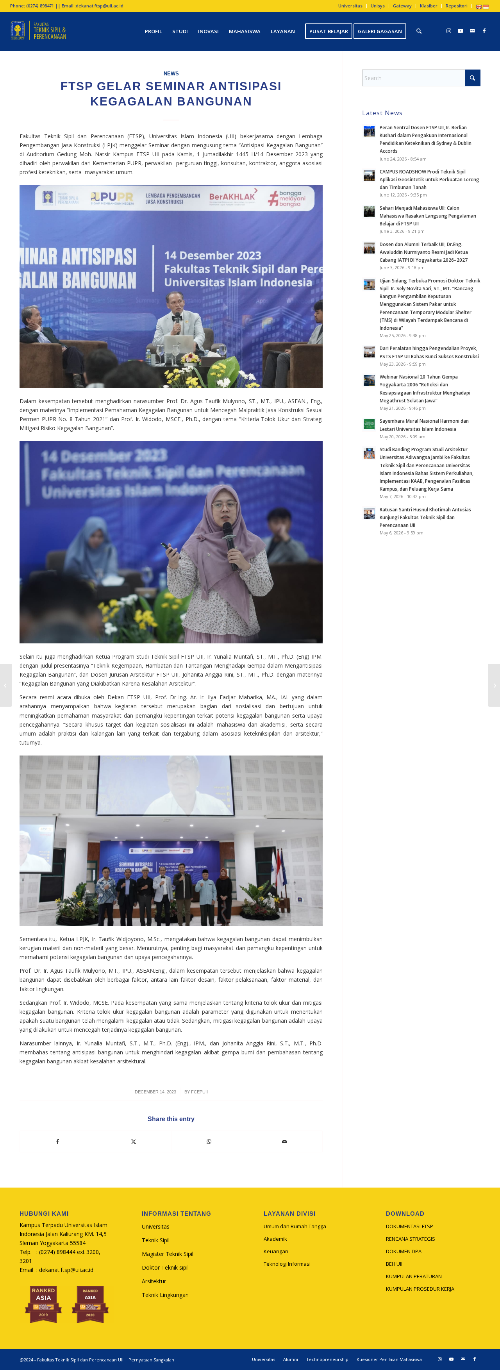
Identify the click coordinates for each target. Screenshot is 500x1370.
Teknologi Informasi (287, 1263)
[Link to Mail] (472, 31)
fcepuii (199, 1092)
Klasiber (429, 6)
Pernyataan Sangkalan (151, 1360)
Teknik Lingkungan (165, 1295)
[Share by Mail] (285, 1141)
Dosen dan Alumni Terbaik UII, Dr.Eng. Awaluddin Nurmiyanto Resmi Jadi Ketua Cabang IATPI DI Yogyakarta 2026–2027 (424, 252)
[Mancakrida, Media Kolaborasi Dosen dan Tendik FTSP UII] (6, 685)
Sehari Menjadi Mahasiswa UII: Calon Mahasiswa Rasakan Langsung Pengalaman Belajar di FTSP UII (428, 216)
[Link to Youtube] (460, 31)
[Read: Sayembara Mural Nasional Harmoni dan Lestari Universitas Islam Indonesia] (369, 425)
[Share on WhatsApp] (209, 1141)
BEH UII (394, 1263)
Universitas (350, 6)
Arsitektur (154, 1281)
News (171, 74)
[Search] (419, 31)
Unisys (378, 6)
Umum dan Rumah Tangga (295, 1226)
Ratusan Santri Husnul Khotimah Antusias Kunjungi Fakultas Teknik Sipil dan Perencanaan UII (425, 517)
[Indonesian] (486, 6)
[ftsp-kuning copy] (38, 31)
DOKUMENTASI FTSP (409, 1226)
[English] (479, 6)
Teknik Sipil (156, 1240)
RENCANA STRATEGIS (410, 1238)
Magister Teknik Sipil (167, 1253)
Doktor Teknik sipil (165, 1267)
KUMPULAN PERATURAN (414, 1276)
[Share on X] (133, 1141)
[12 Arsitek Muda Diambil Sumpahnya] (494, 685)
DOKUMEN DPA (403, 1251)
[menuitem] (350, 6)
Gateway (402, 6)
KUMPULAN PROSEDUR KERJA (420, 1288)
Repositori (457, 6)
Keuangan (276, 1251)
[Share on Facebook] (58, 1141)
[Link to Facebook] (484, 31)
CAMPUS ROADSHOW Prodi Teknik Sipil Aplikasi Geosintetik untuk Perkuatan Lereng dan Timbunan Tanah (429, 179)
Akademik (275, 1238)
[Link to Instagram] (449, 31)
